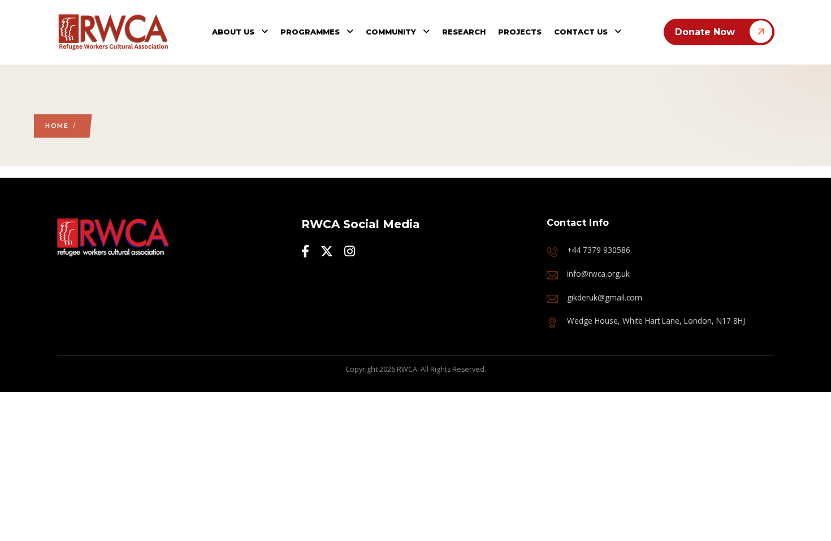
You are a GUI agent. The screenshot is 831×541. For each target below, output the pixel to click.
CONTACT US (582, 31)
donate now (705, 32)
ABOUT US (234, 31)
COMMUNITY (392, 31)
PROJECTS (520, 31)
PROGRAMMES (311, 31)
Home (56, 126)
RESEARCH (464, 31)
